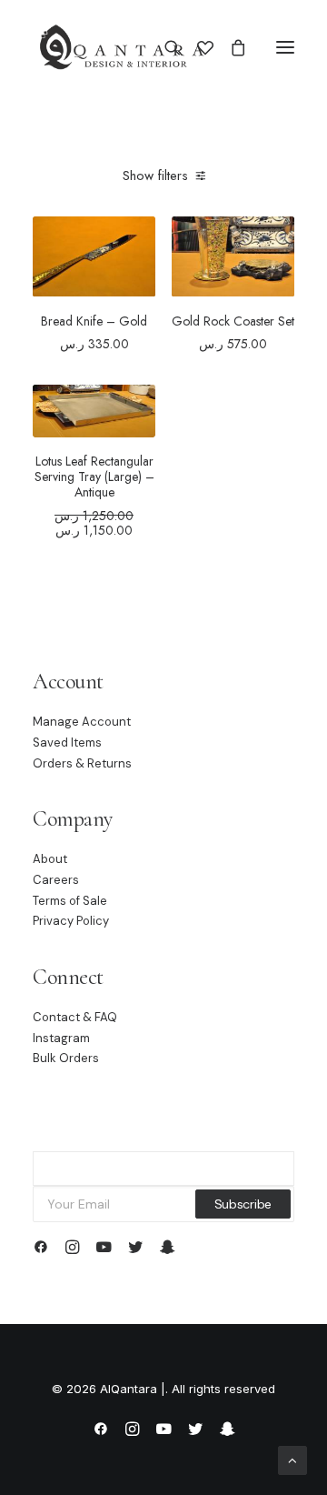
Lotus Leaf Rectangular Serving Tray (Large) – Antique (94, 476)
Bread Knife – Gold (94, 321)
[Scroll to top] (292, 1459)
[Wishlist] (197, 47)
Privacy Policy (71, 920)
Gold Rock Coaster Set (233, 321)
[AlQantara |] (121, 47)
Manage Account (82, 721)
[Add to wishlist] (134, 246)
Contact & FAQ (75, 1017)
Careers (56, 880)
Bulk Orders (66, 1058)
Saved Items (67, 742)
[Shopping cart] (229, 47)
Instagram (61, 1038)
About (50, 859)
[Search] (164, 47)
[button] (285, 47)
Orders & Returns (82, 763)
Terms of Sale (70, 900)
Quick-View (134, 266)
